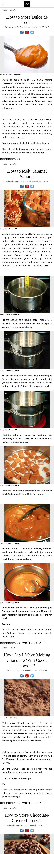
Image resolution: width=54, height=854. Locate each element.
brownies (43, 727)
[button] (22, 32)
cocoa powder (36, 734)
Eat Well (13, 10)
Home (4, 10)
